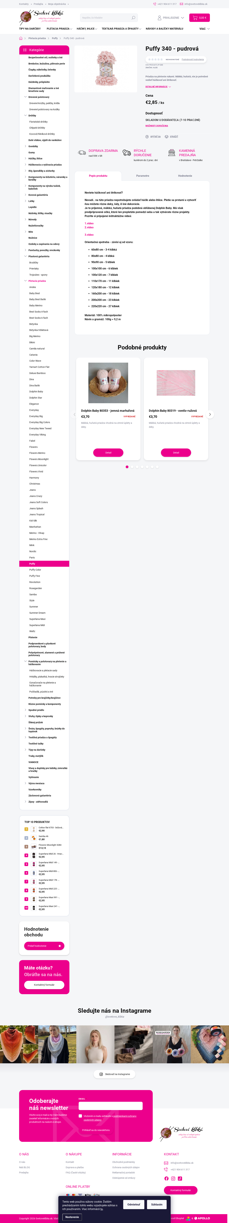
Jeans (32, 490)
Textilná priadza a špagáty (42, 737)
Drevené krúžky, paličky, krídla (44, 103)
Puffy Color (35, 569)
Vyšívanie (33, 777)
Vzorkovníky (34, 789)
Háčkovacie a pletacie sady (43, 670)
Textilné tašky (35, 743)
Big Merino (34, 336)
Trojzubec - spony (38, 274)
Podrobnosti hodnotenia (193, 59)
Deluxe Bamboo (37, 373)
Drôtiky (32, 115)
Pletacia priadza (37, 281)
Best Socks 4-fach (38, 311)
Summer (33, 606)
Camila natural (37, 348)
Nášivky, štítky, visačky (40, 213)
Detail (108, 452)
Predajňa (38, 4)
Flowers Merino (37, 453)
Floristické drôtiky (38, 121)
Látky (31, 201)
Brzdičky (33, 262)
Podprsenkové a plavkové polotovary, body (42, 645)
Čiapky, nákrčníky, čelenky (42, 69)
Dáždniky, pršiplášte (39, 82)
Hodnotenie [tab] (185, 175)
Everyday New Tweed (40, 428)
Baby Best (34, 293)
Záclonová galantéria (39, 795)
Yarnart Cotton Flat (39, 367)
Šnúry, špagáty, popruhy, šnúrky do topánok (46, 730)
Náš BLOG (24, 1167)
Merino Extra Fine (38, 539)
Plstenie (32, 637)
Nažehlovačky (35, 225)
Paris (32, 557)
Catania (33, 354)
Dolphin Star (35, 397)
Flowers (33, 447)
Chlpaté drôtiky (37, 127)
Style (31, 600)
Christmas (34, 483)
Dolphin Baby (36, 391)
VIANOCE (33, 762)
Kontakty (24, 4)
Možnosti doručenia (157, 126)
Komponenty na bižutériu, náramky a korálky (47, 178)
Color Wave (35, 360)
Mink (31, 545)
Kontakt (70, 1162)
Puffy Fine (34, 576)
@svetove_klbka (114, 1016)
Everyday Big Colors (39, 422)
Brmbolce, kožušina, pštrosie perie (46, 63)
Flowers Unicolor (38, 465)
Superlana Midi (37, 625)
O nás (22, 1162)
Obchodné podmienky (123, 1162)
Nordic (32, 551)
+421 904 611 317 (180, 1169)
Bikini (32, 342)
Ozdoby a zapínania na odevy (44, 244)
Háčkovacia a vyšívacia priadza (45, 164)
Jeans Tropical (36, 514)
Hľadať (133, 17)
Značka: (152, 67)
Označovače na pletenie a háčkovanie (42, 684)
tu (101, 1209)
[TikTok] (179, 1177)
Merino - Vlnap (36, 533)
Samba (33, 594)
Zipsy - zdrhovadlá (38, 801)
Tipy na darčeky (36, 749)
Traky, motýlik (35, 756)
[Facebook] (166, 1177)
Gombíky (33, 146)
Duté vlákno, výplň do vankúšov (45, 140)
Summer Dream (37, 613)
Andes (32, 287)
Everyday (34, 410)
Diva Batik (34, 385)
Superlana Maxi (37, 619)
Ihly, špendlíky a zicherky (41, 171)
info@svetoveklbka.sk (182, 1163)
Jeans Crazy (35, 496)
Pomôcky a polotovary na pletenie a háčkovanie (47, 663)
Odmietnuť (133, 1204)
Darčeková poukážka (39, 75)
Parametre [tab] (142, 175)
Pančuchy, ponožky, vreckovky (44, 250)
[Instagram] (173, 1177)
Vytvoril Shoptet (175, 1218)
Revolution (34, 582)
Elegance (34, 404)
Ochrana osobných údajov (126, 1167)
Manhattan (35, 526)
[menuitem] (31, 29)
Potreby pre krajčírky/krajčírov (44, 698)
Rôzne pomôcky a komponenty (44, 704)
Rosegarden (35, 588)
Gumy (31, 152)
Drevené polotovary (38, 97)
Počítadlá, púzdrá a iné (41, 691)
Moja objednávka (57, 4)
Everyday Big (36, 416)
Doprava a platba (75, 1167)
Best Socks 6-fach (38, 318)
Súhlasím (156, 1204)
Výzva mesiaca (36, 783)
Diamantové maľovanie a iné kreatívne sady (43, 89)
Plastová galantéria (38, 256)
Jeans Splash (36, 508)
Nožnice (32, 238)
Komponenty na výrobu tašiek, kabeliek (44, 187)
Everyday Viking (37, 434)
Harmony (34, 477)
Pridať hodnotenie (37, 946)
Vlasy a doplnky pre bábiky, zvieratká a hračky (47, 769)
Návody (32, 219)
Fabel (32, 440)
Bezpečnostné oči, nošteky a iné (45, 57)
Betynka (33, 324)
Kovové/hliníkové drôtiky (42, 134)
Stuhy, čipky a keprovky (40, 716)
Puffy (32, 563)
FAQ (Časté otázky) (76, 1172)
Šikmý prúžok (35, 722)
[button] (127, 467)
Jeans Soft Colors (38, 502)
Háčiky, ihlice (35, 158)
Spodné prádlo (36, 710)
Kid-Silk (33, 520)
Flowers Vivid (36, 471)
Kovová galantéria (38, 195)
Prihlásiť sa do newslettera (96, 1130)
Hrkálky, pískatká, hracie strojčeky (46, 676)
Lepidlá (32, 207)
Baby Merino (35, 305)
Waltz (32, 631)
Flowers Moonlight (39, 459)
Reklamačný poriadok (123, 1172)
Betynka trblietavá (38, 330)
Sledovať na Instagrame (117, 1074)
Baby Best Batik (37, 299)
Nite (30, 232)
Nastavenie (72, 1217)
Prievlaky (34, 268)
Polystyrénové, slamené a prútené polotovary (46, 654)
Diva (31, 379)
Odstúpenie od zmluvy (123, 1178)
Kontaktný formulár (44, 984)
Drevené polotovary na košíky (44, 109)
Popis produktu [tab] (98, 175)
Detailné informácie (156, 87)
